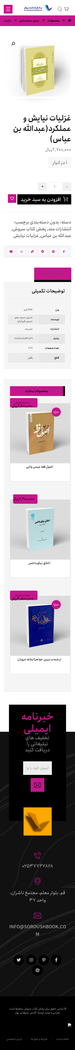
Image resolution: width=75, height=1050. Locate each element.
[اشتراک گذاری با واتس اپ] (22, 251)
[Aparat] (37, 970)
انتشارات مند (59, 229)
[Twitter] (19, 960)
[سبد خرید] (66, 8)
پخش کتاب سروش (29, 229)
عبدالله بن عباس (56, 235)
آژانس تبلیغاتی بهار (25, 1013)
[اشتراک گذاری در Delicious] (32, 251)
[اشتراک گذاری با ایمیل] (11, 251)
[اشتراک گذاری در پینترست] (53, 251)
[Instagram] (31, 960)
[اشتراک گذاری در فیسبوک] (64, 251)
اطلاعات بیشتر (38, 486)
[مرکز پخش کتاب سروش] (37, 8)
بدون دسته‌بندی (44, 222)
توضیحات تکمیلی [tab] (52, 273)
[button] (13, 43)
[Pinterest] (44, 960)
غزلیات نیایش (26, 235)
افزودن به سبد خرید (40, 199)
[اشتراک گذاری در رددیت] (43, 251)
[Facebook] (56, 960)
